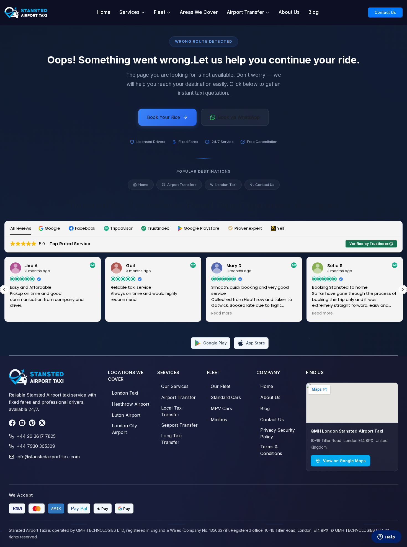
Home (103, 12)
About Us (289, 12)
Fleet (159, 12)
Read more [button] (162, 313)
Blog (313, 12)
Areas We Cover (199, 12)
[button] (50, 228)
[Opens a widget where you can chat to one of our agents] (386, 537)
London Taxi (225, 184)
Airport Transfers (182, 184)
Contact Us (385, 12)
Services (129, 12)
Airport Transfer (245, 12)
